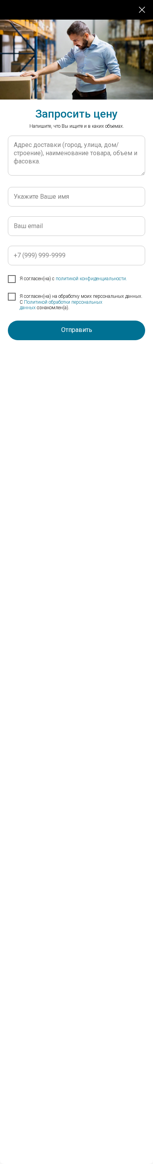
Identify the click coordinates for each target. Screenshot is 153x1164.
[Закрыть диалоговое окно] (142, 10)
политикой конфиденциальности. (91, 278)
